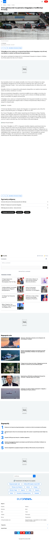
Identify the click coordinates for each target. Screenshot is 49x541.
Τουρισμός (36, 493)
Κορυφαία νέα (6, 335)
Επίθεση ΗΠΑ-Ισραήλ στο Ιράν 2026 (32, 484)
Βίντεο (2, 517)
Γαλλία (11, 493)
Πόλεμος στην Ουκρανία (17, 487)
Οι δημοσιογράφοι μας (6, 519)
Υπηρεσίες (3, 525)
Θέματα (2, 503)
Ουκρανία (37, 490)
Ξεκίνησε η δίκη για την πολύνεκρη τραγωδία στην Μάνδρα (13, 201)
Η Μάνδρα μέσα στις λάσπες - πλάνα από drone (11, 207)
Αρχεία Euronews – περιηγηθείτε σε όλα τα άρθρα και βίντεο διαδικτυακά (35, 520)
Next (2, 511)
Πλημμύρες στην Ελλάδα (8, 212)
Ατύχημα (35, 487)
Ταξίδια (2, 514)
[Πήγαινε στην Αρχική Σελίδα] (4, 1)
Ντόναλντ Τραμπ (13, 490)
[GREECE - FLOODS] (6, 105)
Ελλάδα (27, 212)
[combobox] (24, 476)
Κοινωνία (19, 212)
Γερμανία (23, 490)
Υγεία (26, 511)
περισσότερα (4, 528)
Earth (26, 509)
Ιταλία (30, 490)
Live (46, 1)
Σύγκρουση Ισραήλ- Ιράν (14, 484)
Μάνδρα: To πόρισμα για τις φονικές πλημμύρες (11, 204)
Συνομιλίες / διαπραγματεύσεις (24, 493)
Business (3, 509)
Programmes (28, 517)
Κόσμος (26, 506)
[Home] (1, 4)
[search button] (34, 476)
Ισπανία (28, 487)
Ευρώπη (2, 506)
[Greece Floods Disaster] (7, 122)
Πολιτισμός (27, 514)
